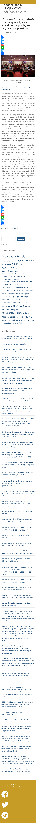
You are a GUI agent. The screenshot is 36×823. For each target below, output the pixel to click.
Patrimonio (25, 316)
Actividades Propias (14, 256)
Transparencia (15, 323)
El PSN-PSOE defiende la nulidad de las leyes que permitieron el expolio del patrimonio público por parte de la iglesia (17, 704)
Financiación (7, 287)
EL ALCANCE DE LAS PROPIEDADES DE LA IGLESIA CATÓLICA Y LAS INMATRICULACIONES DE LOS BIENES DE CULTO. (16, 570)
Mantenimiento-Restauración (11, 299)
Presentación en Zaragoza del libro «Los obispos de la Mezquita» (15, 560)
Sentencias (6, 323)
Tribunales (23, 323)
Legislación (14, 297)
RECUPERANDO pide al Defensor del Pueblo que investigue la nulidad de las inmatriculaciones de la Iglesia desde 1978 (16, 454)
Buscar (21, 239)
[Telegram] (18, 50)
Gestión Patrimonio (21, 288)
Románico (31, 320)
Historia (19, 293)
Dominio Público (8, 284)
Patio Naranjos (8, 317)
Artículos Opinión (10, 264)
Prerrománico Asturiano (17, 320)
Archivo (5, 245)
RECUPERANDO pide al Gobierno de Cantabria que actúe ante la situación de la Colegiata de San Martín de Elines (17, 369)
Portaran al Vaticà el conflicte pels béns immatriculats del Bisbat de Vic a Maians (15, 770)
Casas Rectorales (28, 274)
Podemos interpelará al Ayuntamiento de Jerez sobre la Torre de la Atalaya (17, 520)
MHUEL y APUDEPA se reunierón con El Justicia (15, 537)
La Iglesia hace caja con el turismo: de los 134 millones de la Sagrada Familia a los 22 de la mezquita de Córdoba (17, 444)
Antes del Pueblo (24, 260)
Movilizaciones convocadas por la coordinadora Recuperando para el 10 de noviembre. (15, 503)
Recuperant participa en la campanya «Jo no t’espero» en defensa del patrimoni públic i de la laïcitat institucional (17, 748)
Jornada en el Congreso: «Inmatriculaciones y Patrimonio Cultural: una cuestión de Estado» (17, 552)
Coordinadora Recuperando (13, 6)
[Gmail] (18, 45)
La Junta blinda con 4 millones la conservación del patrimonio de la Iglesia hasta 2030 (17, 473)
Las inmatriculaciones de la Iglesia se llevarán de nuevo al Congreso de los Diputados (17, 400)
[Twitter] (18, 39)
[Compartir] (18, 53)
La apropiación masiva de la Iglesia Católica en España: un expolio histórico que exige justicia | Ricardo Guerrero (17, 359)
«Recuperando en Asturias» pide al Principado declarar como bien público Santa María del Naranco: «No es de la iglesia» (17, 380)
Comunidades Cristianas (10, 279)
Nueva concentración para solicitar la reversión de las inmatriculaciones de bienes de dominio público (18, 493)
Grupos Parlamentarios (8, 293)
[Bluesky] (18, 42)
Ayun (21, 264)
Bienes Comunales (9, 271)
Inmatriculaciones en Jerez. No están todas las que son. (17, 512)
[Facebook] (18, 36)
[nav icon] (18, 2)
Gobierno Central (8, 291)
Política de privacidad (18, 787)
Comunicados (19, 276)
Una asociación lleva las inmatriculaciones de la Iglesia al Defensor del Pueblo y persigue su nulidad (17, 464)
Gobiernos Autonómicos (25, 291)
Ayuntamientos (9, 267)
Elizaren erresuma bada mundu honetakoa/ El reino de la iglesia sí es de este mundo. (17, 674)
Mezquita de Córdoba (13, 302)
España (13, 32)
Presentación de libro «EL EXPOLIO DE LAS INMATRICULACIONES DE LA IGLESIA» (16, 529)
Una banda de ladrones (9, 682)
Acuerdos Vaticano (7, 261)
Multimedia (6, 306)
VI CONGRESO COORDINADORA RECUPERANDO (12, 713)
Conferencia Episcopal (9, 282)
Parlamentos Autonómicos (15, 313)
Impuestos (27, 294)
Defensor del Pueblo (26, 282)
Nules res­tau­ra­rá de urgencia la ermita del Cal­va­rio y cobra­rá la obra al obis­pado (17, 351)
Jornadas (4, 297)
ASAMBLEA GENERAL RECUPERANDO (14, 720)
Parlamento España (10, 309)
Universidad (4, 326)
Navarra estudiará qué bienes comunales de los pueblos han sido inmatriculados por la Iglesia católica (16, 483)
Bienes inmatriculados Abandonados (11, 274)
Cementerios (6, 276)
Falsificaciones (21, 284)
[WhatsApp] (18, 47)
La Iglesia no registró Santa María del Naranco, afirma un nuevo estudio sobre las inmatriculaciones (17, 390)
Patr (17, 317)
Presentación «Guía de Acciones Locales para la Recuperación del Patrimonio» (17, 544)
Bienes (19, 268)
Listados (24, 296)
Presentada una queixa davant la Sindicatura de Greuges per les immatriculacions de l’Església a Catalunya (17, 728)
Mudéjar (28, 303)
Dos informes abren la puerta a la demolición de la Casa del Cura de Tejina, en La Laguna (17, 337)
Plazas (3, 320)
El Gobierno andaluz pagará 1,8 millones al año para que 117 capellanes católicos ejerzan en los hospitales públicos (17, 434)
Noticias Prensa (21, 306)
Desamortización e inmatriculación (13, 344)
